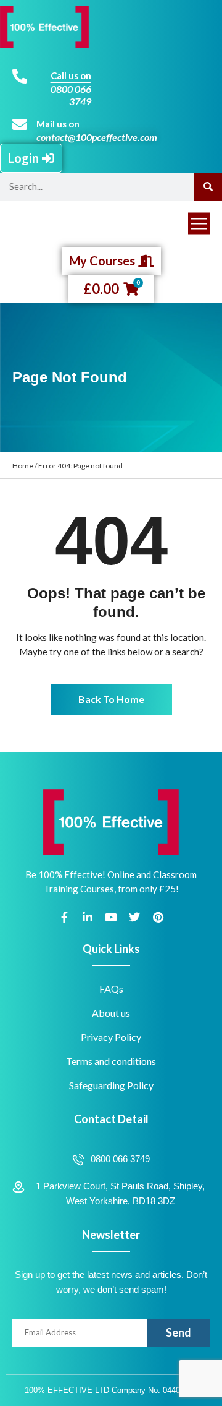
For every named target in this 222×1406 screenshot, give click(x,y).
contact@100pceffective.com (96, 137)
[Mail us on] (19, 124)
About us (111, 1013)
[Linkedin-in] (87, 917)
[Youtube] (111, 917)
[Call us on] (19, 76)
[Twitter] (134, 917)
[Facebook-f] (64, 917)
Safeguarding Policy (111, 1085)
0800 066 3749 (71, 95)
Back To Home (111, 699)
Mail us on (58, 123)
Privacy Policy (111, 1037)
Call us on (71, 75)
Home (22, 465)
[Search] (208, 187)
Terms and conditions (111, 1061)
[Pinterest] (157, 917)
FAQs (111, 988)
